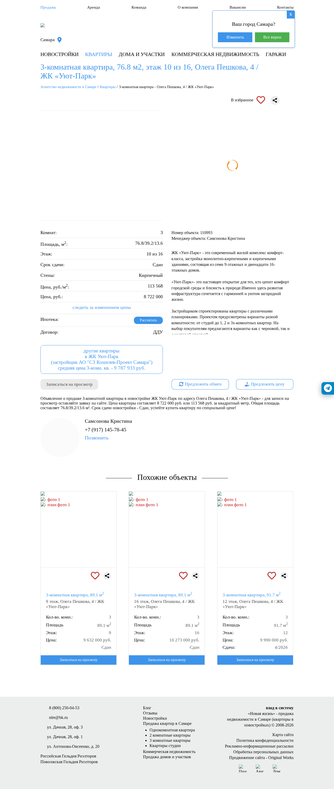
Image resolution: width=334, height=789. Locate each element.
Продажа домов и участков (167, 757)
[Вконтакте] (290, 768)
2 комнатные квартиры (170, 735)
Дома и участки (142, 54)
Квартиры (98, 54)
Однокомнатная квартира (172, 730)
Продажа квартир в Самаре (167, 723)
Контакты (285, 7)
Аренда (93, 7)
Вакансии (238, 7)
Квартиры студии (165, 745)
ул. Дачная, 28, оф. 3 (65, 727)
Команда (139, 7)
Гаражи (276, 54)
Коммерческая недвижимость (215, 54)
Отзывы (150, 713)
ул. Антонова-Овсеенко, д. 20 (73, 746)
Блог (147, 708)
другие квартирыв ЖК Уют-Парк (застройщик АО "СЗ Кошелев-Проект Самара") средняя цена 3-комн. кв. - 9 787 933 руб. (101, 359)
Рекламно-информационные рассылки (259, 746)
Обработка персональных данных (263, 752)
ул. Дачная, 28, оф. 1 (65, 737)
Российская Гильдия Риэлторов (68, 756)
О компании (188, 7)
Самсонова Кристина (108, 421)
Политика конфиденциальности (265, 740)
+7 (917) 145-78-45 (105, 434)
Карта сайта (283, 734)
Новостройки (59, 54)
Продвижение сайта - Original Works (261, 757)
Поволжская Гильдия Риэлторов (69, 762)
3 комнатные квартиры (170, 740)
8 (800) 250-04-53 (64, 708)
